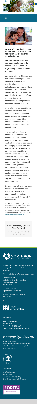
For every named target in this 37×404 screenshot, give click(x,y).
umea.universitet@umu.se (18, 379)
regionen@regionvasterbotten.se (19, 328)
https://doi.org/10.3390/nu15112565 (14, 214)
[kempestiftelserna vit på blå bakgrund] (18, 336)
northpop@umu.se (14, 291)
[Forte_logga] (11, 385)
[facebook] (3, 300)
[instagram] (7, 300)
